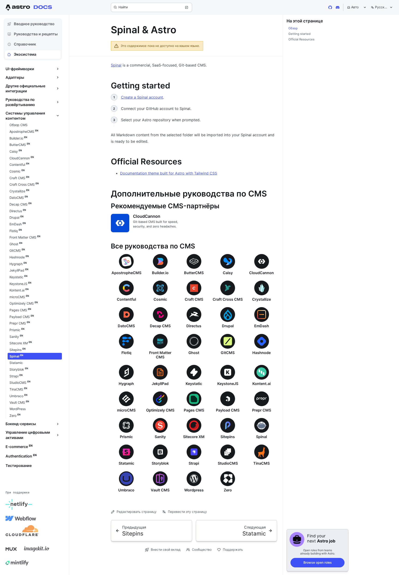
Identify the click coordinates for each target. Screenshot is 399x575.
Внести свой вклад (166, 549)
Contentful (126, 299)
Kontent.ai (261, 383)
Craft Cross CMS (228, 299)
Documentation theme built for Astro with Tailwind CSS (168, 173)
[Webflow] (21, 518)
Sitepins (228, 436)
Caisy (228, 272)
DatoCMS (126, 326)
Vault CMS (160, 490)
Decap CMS (160, 326)
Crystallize (261, 299)
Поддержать (233, 549)
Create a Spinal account (142, 97)
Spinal (116, 65)
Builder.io (160, 272)
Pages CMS (194, 410)
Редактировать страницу (137, 512)
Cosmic (160, 299)
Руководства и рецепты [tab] (36, 34)
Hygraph (126, 383)
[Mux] (11, 548)
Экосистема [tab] (25, 54)
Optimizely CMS (160, 410)
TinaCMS (261, 463)
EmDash (261, 326)
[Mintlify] (17, 562)
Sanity (160, 436)
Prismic (126, 436)
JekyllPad (160, 383)
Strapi (194, 463)
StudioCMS (228, 463)
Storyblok (160, 463)
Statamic (126, 463)
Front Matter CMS (160, 354)
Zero (228, 490)
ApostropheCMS (126, 272)
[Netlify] (19, 504)
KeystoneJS (227, 383)
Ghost (193, 352)
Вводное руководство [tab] (34, 23)
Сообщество (202, 549)
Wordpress (194, 490)
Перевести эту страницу (187, 512)
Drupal (228, 326)
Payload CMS (227, 410)
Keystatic (194, 383)
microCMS (126, 410)
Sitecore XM (194, 436)
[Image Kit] (36, 548)
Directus (193, 326)
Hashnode (261, 352)
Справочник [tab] (25, 44)
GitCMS (228, 352)
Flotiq (126, 352)
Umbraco (126, 490)
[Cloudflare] (22, 532)
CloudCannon (146, 216)
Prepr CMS (261, 410)
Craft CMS (194, 299)
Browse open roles (317, 562)
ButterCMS (194, 272)
